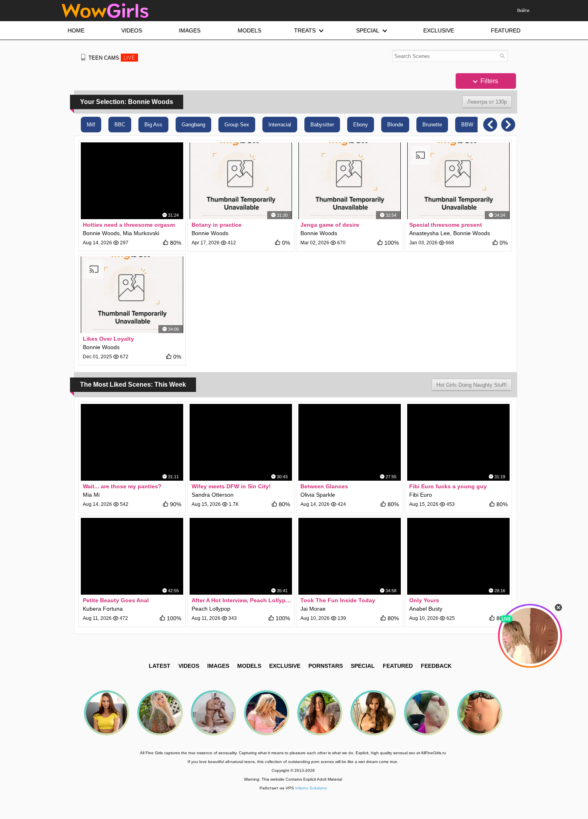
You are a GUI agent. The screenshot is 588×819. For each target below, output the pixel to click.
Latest (159, 666)
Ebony (360, 125)
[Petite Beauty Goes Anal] (132, 556)
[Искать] (502, 56)
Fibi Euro (420, 494)
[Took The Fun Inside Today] (349, 556)
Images (218, 666)
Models (249, 666)
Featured (398, 666)
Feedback (436, 666)
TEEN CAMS (111, 58)
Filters (488, 81)
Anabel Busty (425, 608)
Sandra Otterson (213, 494)
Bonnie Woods (101, 233)
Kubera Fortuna (103, 608)
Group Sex (236, 125)
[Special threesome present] (458, 180)
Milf (91, 125)
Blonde (395, 125)
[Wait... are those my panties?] (132, 442)
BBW (467, 125)
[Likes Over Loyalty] (132, 294)
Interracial (279, 125)
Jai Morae (313, 608)
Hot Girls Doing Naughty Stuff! (471, 385)
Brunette (432, 125)
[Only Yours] (458, 556)
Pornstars (325, 666)
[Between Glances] (349, 442)
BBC (119, 125)
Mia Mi (91, 494)
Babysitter (322, 125)
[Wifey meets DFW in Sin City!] (241, 442)
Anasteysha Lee (429, 233)
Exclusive (284, 666)
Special (363, 666)
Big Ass (153, 125)
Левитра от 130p (487, 102)
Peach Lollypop (211, 608)
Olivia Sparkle (317, 494)
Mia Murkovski (141, 233)
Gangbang (193, 125)
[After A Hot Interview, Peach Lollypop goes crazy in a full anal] (241, 556)
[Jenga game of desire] (349, 180)
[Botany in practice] (241, 180)
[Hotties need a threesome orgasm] (132, 180)
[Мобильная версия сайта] (83, 57)
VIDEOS (188, 666)
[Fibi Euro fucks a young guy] (458, 442)
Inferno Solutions (311, 788)
